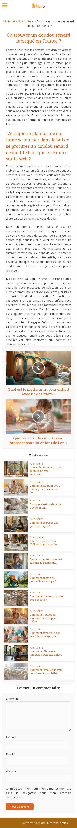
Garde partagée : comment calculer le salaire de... (46, 560)
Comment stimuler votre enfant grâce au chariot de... (45, 489)
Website (11, 771)
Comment (12, 699)
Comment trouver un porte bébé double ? (46, 597)
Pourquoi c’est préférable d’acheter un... (45, 505)
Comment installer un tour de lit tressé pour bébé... (46, 671)
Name (11, 737)
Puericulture (25, 21)
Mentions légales (57, 823)
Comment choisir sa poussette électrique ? (43, 579)
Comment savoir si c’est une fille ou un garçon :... (45, 634)
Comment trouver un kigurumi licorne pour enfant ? (43, 618)
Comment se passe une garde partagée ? (44, 524)
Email (10, 754)
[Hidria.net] (38, 4)
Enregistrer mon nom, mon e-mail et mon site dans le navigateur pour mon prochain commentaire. (38, 793)
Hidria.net (9, 21)
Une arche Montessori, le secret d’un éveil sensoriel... (45, 471)
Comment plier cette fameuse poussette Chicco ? (46, 655)
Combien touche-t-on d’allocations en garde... (44, 542)
